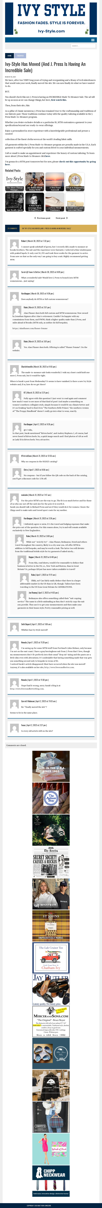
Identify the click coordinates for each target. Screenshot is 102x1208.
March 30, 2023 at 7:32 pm (38, 240)
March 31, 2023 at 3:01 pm (39, 341)
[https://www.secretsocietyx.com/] (51, 876)
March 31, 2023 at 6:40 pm (46, 557)
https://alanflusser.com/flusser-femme (30, 328)
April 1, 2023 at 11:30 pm (38, 679)
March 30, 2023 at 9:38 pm (42, 293)
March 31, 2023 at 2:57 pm (39, 307)
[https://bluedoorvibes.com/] (51, 1067)
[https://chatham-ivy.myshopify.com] (51, 971)
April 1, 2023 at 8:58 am (38, 469)
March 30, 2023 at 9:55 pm (44, 366)
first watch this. (59, 99)
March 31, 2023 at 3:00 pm (42, 536)
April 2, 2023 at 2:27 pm (36, 725)
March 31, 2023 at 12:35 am (44, 455)
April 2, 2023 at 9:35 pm (43, 424)
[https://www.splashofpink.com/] (51, 1163)
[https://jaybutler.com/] (51, 1003)
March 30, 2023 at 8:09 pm (52, 272)
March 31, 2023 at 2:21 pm (37, 392)
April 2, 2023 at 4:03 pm (48, 592)
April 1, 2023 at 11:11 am (45, 574)
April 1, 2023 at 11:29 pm (37, 642)
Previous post (43, 218)
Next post (60, 218)
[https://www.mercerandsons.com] (51, 1035)
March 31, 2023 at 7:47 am (39, 494)
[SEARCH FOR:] (83, 45)
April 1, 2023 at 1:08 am (41, 624)
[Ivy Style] (51, 18)
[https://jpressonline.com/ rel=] (51, 780)
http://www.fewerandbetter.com (59, 667)
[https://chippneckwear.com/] (51, 1195)
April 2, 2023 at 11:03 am (45, 701)
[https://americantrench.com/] (51, 1099)
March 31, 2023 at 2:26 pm (44, 518)
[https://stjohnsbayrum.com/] (51, 939)
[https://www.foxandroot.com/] (51, 844)
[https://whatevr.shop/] (51, 907)
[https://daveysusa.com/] (51, 1131)
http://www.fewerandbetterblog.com (27, 688)
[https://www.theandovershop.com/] (51, 812)
